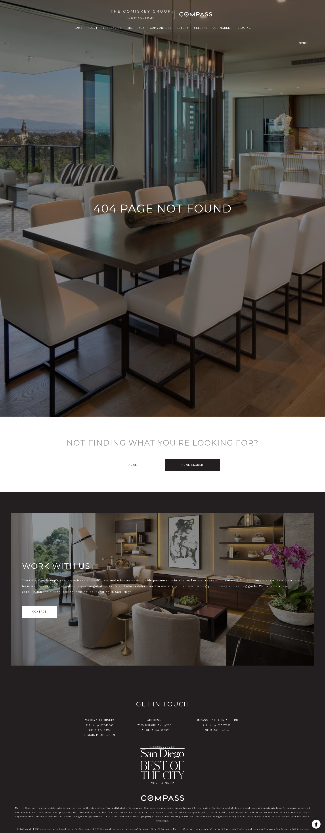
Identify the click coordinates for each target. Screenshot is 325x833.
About (93, 27)
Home (132, 464)
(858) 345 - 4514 (217, 730)
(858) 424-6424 (100, 730)
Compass (149, 807)
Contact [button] (39, 611)
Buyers (183, 27)
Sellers (201, 27)
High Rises (136, 27)
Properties (112, 27)
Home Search (192, 464)
